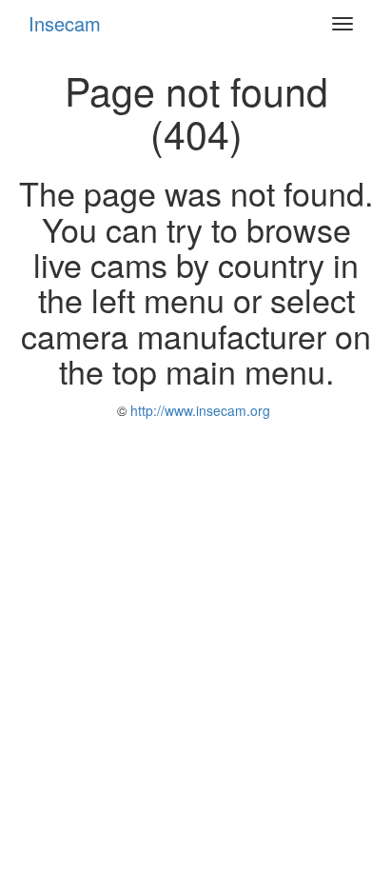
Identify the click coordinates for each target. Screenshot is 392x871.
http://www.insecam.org (198, 410)
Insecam (65, 23)
